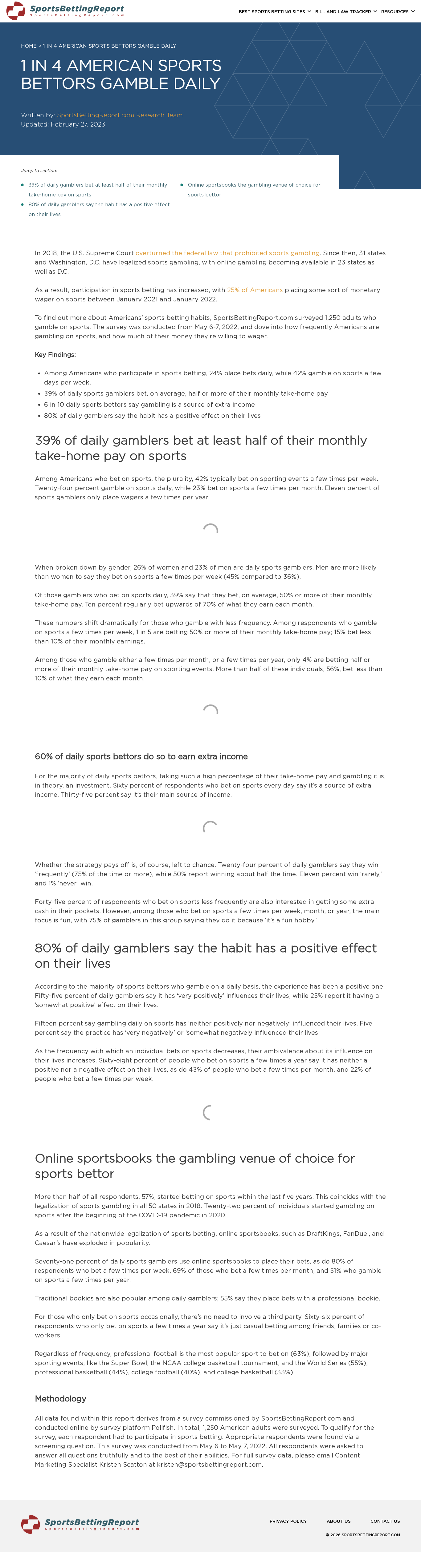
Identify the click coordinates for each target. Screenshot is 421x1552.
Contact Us (385, 1521)
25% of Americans (255, 290)
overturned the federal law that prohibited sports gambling (228, 253)
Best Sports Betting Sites (272, 12)
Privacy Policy (288, 1521)
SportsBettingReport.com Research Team (120, 115)
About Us (339, 1521)
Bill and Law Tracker (343, 12)
